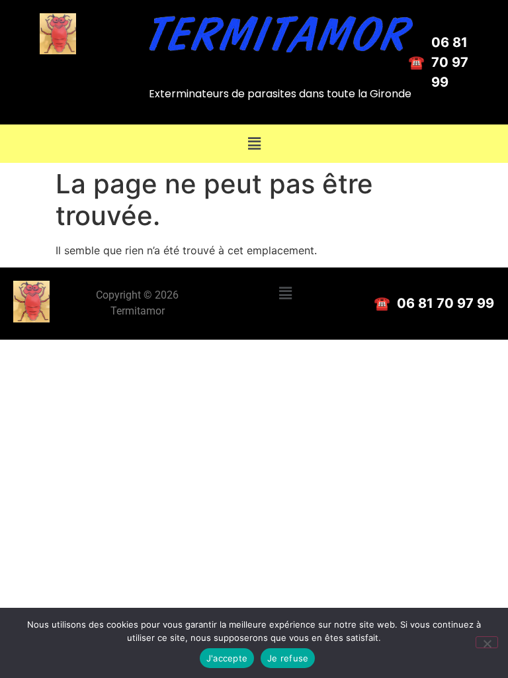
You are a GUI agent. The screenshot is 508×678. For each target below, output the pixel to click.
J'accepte (226, 658)
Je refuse (287, 658)
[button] (254, 143)
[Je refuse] (487, 642)
